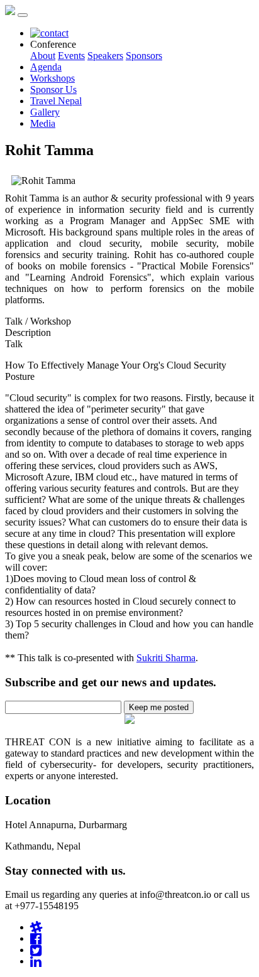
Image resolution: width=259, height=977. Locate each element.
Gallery (45, 112)
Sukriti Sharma (166, 657)
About (42, 55)
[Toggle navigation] (23, 15)
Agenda (46, 67)
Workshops (52, 78)
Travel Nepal (56, 100)
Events (71, 55)
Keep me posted (159, 707)
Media (42, 123)
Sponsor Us (53, 89)
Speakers (105, 55)
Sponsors (144, 55)
